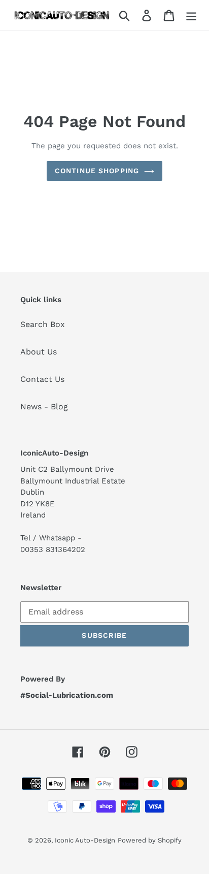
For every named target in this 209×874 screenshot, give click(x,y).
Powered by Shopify (150, 840)
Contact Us (42, 379)
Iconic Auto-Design (85, 840)
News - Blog (44, 406)
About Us (38, 352)
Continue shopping (97, 171)
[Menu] (191, 15)
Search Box (42, 324)
